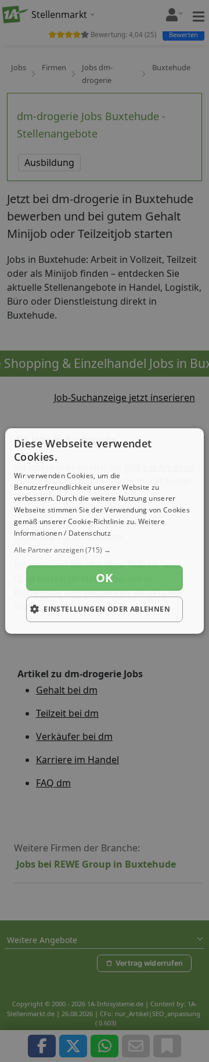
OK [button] (104, 578)
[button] (104, 550)
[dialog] (104, 531)
